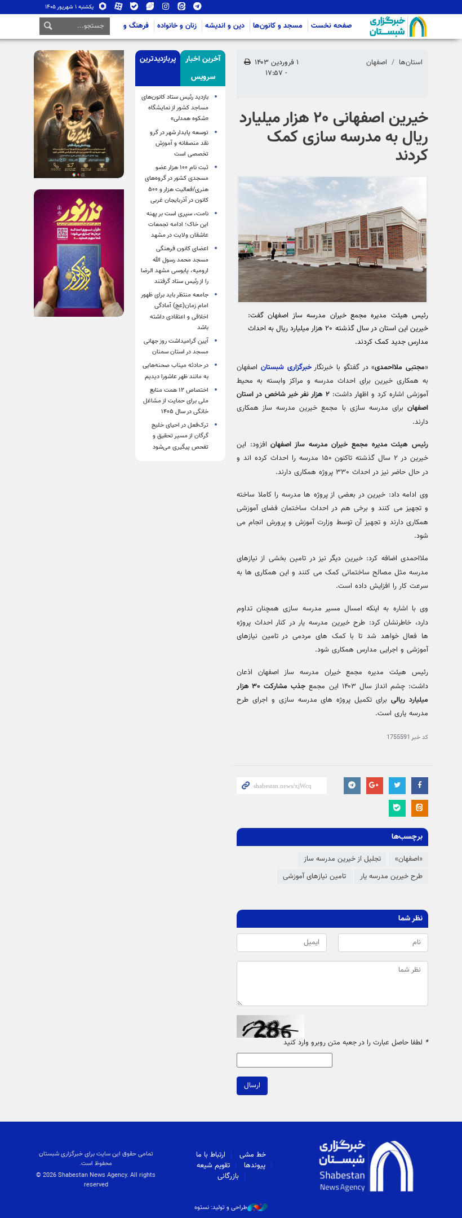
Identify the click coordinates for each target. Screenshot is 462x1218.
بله (134, 8)
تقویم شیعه (213, 1165)
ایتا (181, 8)
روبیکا (102, 8)
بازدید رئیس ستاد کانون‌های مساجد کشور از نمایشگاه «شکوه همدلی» (174, 107)
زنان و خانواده (177, 26)
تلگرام (197, 8)
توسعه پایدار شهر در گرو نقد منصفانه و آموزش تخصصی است (179, 143)
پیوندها (254, 1165)
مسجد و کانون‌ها (278, 26)
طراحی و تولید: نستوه (220, 1207)
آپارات (118, 8)
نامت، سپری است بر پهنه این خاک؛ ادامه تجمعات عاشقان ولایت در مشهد (177, 224)
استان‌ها (411, 62)
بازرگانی (228, 1176)
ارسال (252, 1085)
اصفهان (376, 62)
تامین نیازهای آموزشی (314, 876)
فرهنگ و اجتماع (125, 26)
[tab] (202, 68)
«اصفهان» (409, 859)
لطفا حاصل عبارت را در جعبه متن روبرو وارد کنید (355, 1043)
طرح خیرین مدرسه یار (391, 876)
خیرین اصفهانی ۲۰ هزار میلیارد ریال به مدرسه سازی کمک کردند (333, 137)
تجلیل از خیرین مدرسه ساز (342, 859)
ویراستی (150, 8)
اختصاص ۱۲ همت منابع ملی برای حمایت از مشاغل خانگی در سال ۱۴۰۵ (175, 401)
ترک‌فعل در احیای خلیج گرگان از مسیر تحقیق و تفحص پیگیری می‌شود (180, 435)
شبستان (366, 26)
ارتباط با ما (210, 1155)
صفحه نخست (331, 26)
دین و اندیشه (225, 26)
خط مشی (252, 1155)
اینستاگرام (165, 8)
